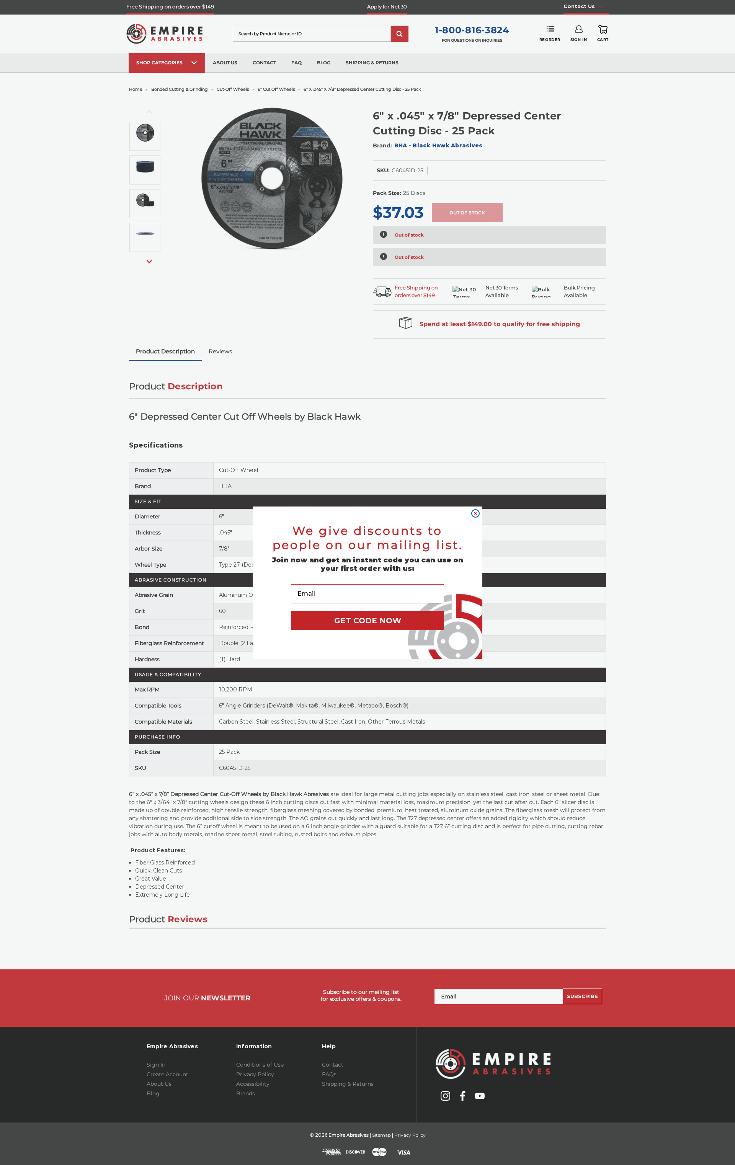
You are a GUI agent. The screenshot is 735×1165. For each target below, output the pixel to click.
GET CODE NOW (367, 620)
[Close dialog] (475, 513)
